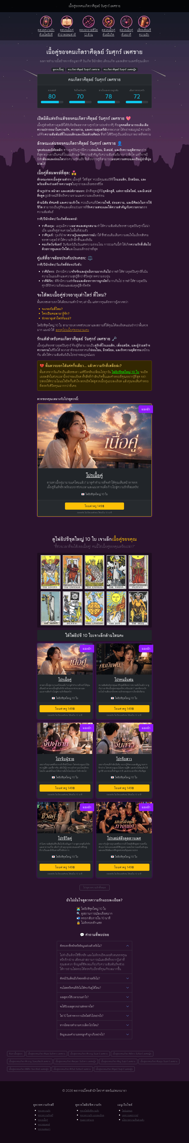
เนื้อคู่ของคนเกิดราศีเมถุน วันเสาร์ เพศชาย (158, 1061)
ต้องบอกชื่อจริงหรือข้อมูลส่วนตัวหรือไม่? (81, 946)
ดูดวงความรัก (44, 1110)
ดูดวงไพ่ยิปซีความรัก (89, 1110)
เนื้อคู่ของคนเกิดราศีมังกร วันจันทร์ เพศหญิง (132, 1053)
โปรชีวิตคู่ (65, 838)
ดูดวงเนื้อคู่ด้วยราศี (126, 32)
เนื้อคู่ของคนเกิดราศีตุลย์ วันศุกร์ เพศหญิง (114, 1069)
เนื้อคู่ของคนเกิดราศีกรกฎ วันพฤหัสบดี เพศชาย (29, 1061)
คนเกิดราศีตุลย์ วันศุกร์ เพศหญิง (120, 69)
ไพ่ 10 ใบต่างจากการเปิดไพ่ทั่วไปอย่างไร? (81, 1016)
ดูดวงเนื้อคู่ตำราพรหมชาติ (67, 32)
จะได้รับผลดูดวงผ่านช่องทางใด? (77, 1006)
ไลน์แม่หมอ (127, 1110)
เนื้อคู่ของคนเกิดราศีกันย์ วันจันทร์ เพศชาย (72, 1069)
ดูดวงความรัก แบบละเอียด (92, 1115)
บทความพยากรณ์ (130, 1115)
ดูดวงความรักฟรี (45, 1115)
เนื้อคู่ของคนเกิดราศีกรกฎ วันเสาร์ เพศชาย (89, 1053)
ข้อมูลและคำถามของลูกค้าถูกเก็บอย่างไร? (82, 1034)
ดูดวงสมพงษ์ (44, 1124)
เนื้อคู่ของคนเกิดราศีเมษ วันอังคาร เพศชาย (46, 1053)
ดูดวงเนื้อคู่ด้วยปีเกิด (108, 32)
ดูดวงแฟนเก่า (44, 1129)
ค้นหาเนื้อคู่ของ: (16, 1053)
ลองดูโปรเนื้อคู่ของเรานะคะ (72, 330)
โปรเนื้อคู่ (94, 475)
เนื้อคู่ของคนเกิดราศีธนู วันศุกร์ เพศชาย (118, 1061)
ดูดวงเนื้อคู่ (58, 69)
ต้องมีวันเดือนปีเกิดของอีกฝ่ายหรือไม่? (80, 978)
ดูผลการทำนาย (87, 1119)
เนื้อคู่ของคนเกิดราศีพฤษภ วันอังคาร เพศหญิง (76, 1061)
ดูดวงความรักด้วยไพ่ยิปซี (46, 32)
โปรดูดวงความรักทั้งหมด (94, 887)
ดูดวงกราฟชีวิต (88, 32)
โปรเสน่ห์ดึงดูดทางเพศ (124, 838)
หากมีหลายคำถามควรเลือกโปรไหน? (79, 1025)
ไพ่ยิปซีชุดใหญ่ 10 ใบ (125, 372)
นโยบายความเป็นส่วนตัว (133, 1119)
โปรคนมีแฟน (124, 679)
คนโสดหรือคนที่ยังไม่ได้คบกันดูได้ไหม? (80, 988)
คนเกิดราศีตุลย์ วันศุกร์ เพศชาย (84, 69)
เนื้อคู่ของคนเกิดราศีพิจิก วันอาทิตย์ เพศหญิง (29, 1069)
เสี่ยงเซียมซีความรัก (144, 32)
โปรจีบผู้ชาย (65, 759)
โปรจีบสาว (124, 759)
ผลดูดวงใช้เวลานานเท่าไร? (74, 997)
